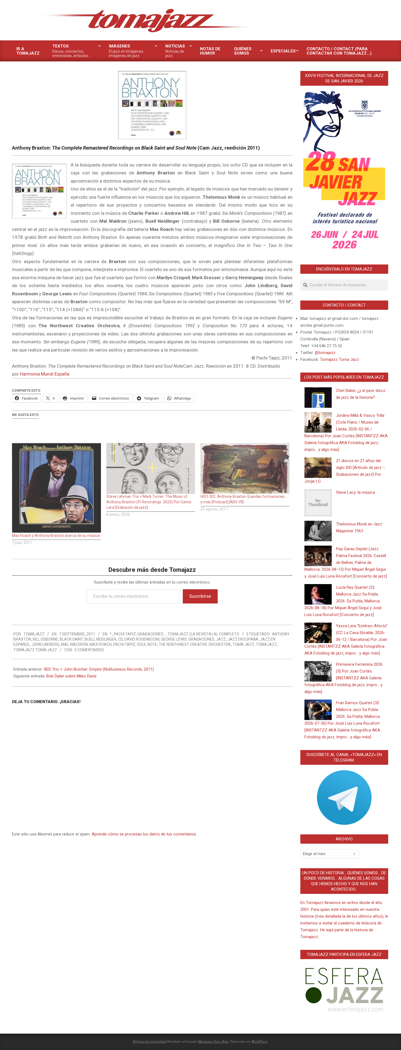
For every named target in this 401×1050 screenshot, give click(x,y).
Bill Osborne (45, 639)
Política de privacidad (149, 1041)
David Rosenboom (141, 639)
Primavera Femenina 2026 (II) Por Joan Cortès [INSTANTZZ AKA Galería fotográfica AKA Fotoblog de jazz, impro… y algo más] (343, 678)
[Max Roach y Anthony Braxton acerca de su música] (56, 488)
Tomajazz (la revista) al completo (203, 634)
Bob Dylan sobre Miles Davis (71, 676)
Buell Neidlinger (100, 639)
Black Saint (71, 639)
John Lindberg (45, 644)
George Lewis (174, 639)
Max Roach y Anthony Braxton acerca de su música (56, 535)
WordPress (259, 1041)
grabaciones (201, 639)
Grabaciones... (151, 634)
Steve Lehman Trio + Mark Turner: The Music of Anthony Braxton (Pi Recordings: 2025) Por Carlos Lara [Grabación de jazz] (148, 502)
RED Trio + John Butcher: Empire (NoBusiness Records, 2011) (99, 669)
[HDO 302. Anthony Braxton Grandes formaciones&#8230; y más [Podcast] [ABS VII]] (244, 468)
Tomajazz (266, 644)
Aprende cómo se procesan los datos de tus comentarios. (144, 834)
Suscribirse (200, 596)
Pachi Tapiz (124, 644)
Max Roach (100, 644)
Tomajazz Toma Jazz (35, 650)
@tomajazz (325, 352)
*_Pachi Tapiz (123, 634)
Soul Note (147, 644)
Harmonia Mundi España (44, 374)
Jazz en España (243, 639)
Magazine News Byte (213, 1041)
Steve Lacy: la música (355, 492)
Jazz (221, 639)
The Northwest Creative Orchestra (195, 644)
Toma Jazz (243, 644)
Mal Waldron (74, 644)
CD (120, 639)
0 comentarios (89, 650)
